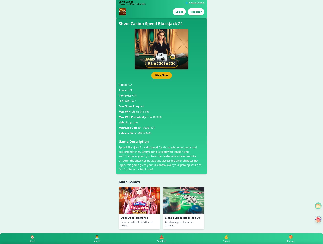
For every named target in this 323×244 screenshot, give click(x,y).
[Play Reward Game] (318, 219)
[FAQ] (318, 205)
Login (179, 12)
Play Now (161, 75)
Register (196, 12)
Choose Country (196, 2)
